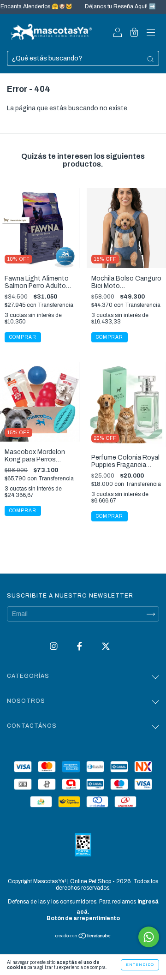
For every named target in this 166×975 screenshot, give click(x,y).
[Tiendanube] (83, 936)
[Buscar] (150, 59)
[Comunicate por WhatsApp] (148, 937)
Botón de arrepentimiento (83, 918)
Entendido (140, 965)
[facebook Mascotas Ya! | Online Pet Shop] (80, 646)
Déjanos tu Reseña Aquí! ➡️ (113, 6)
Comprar (22, 510)
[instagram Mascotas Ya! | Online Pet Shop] (54, 646)
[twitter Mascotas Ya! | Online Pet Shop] (106, 646)
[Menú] (150, 33)
